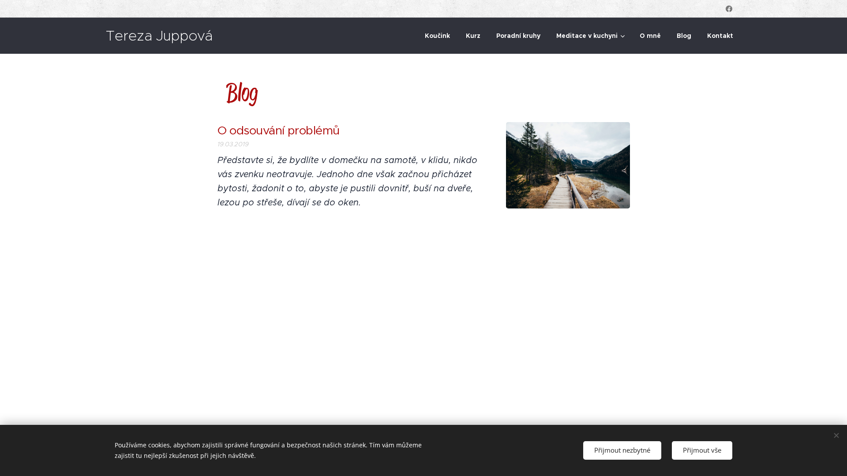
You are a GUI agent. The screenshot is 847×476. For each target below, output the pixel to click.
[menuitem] (437, 36)
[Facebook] (729, 8)
